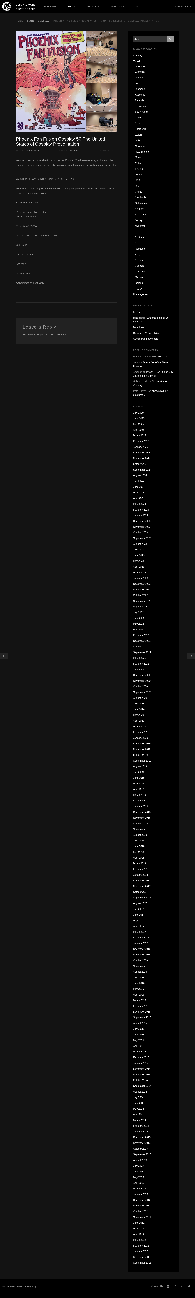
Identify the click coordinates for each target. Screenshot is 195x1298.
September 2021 (142, 652)
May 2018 (138, 852)
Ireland (138, 174)
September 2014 (142, 1086)
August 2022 (140, 606)
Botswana (140, 106)
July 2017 (138, 909)
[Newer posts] (191, 656)
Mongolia (140, 146)
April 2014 (138, 1114)
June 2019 (139, 778)
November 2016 (142, 954)
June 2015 (139, 1034)
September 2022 (142, 601)
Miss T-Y (162, 356)
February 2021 (141, 663)
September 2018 (142, 829)
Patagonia (140, 129)
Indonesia (140, 66)
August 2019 (140, 766)
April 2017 (138, 926)
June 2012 (139, 1223)
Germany (140, 72)
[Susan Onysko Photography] (20, 6)
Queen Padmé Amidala (145, 339)
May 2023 (138, 561)
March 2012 (139, 1240)
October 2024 (140, 464)
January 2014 (140, 1131)
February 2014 (141, 1126)
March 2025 (139, 435)
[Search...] (170, 39)
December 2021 (142, 641)
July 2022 (138, 612)
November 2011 (141, 1257)
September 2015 (142, 1017)
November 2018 (142, 817)
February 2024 (141, 509)
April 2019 (138, 789)
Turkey (138, 220)
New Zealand (142, 151)
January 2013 (140, 1194)
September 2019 (142, 760)
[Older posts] (4, 656)
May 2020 (138, 715)
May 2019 (138, 783)
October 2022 (140, 595)
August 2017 (140, 903)
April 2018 (138, 857)
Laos (137, 83)
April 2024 (138, 498)
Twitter (189, 1286)
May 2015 (138, 1040)
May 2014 (138, 1108)
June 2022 (139, 618)
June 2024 (139, 487)
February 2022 (141, 635)
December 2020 (142, 675)
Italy (137, 186)
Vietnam (139, 208)
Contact (139, 6)
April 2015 (138, 1046)
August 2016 (140, 972)
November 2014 (142, 1074)
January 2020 (140, 738)
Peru (137, 231)
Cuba (138, 163)
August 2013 (140, 1160)
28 (35, 151)
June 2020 (139, 709)
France (139, 288)
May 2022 (138, 624)
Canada (139, 266)
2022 (39, 151)
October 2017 (140, 892)
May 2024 (138, 492)
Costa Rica (141, 271)
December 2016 (142, 949)
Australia (140, 94)
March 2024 (139, 504)
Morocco (139, 157)
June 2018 (139, 846)
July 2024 (138, 481)
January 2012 (140, 1251)
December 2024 (142, 452)
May (31, 151)
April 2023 (138, 566)
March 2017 (139, 932)
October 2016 (140, 960)
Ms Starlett (139, 312)
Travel (136, 61)
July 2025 (138, 412)
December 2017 (142, 880)
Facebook (175, 1286)
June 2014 (139, 1103)
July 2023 (138, 549)
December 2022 (142, 584)
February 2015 (141, 1057)
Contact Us (157, 1286)
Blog (72, 6)
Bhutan (139, 169)
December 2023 (142, 521)
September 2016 (142, 966)
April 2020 (138, 720)
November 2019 (142, 749)
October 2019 (140, 755)
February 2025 (141, 441)
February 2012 (141, 1245)
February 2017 (141, 937)
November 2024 (142, 458)
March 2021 (139, 658)
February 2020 (141, 732)
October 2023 (140, 532)
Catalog (182, 6)
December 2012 (142, 1200)
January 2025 (140, 447)
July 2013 (138, 1165)
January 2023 (140, 578)
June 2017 (139, 914)
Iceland (139, 283)
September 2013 (142, 1154)
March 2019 (139, 795)
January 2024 (140, 515)
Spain (138, 243)
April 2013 (138, 1183)
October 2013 (140, 1148)
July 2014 (138, 1097)
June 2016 (139, 983)
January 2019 (140, 806)
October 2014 (140, 1080)
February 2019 (141, 800)
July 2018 (138, 840)
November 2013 (142, 1143)
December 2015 (142, 1011)
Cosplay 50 (116, 6)
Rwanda (139, 100)
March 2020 (139, 726)
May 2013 (138, 1177)
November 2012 (142, 1205)
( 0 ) (115, 151)
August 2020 (140, 698)
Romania (140, 249)
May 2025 (138, 424)
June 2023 (139, 555)
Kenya (138, 254)
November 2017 (142, 886)
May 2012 (138, 1228)
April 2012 (138, 1234)
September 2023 (142, 538)
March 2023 (139, 572)
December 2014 (142, 1068)
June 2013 (139, 1171)
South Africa (141, 111)
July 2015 (138, 1029)
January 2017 (140, 943)
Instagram (168, 1286)
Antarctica (140, 214)
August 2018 (140, 835)
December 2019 (142, 743)
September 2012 (142, 1217)
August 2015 (140, 1023)
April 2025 (138, 430)
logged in (42, 334)
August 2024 (140, 475)
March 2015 (139, 1051)
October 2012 (140, 1211)
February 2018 (141, 869)
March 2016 (139, 1000)
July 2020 (138, 703)
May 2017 (138, 920)
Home (19, 21)
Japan (138, 134)
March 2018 (139, 863)
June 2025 (139, 418)
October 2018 (140, 823)
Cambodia (140, 197)
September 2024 (142, 469)
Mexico (139, 277)
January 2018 (140, 875)
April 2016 (138, 994)
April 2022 (138, 629)
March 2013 (139, 1188)
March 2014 (139, 1120)
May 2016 (138, 989)
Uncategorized (141, 294)
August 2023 (140, 544)
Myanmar (140, 226)
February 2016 (141, 1006)
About (91, 6)
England (139, 260)
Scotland (140, 237)
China (138, 191)
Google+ (182, 1286)
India (137, 140)
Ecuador (139, 123)
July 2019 (138, 772)
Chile (138, 117)
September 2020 (142, 692)
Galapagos (141, 203)
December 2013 (142, 1137)
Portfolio (52, 6)
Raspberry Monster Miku (146, 333)
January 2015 (140, 1063)
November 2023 (142, 527)
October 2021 (140, 646)
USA (137, 180)
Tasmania (140, 89)
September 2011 (142, 1262)
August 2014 (140, 1091)
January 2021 (140, 669)
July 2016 (138, 977)
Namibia (139, 77)
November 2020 (142, 681)
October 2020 (140, 686)
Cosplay (44, 21)
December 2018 (142, 812)
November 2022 (142, 589)
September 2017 (142, 897)
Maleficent (138, 327)
